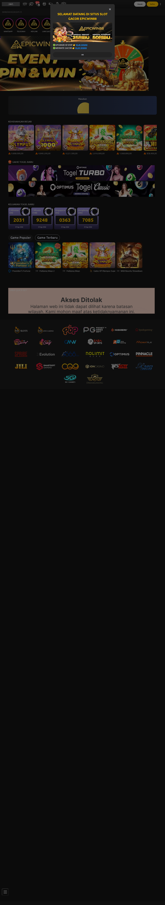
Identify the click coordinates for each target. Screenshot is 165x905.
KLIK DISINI (81, 45)
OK (82, 55)
